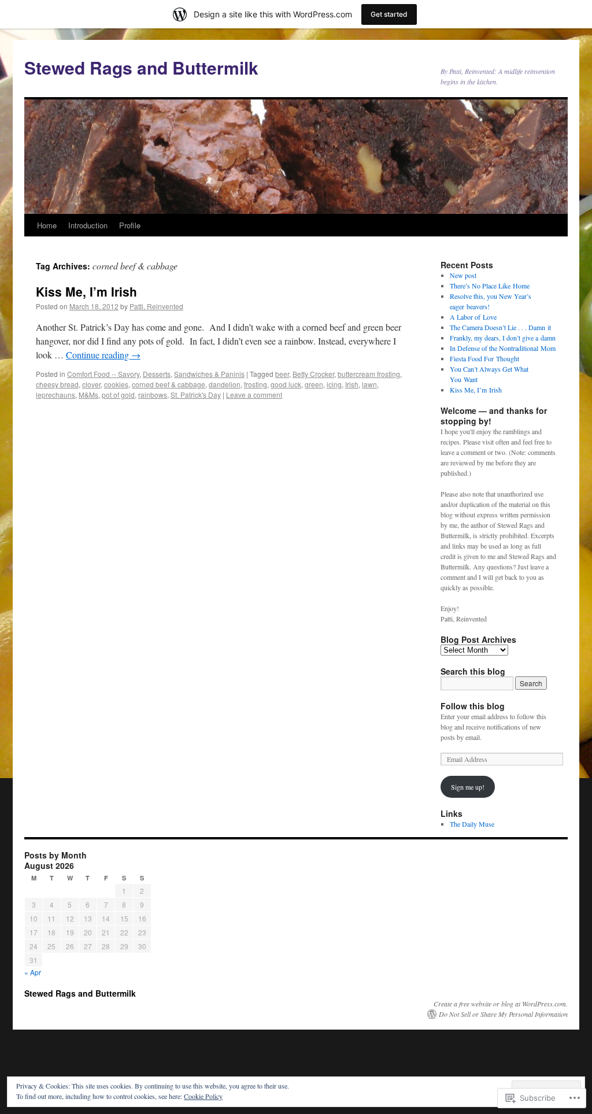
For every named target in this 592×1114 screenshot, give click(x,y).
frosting (255, 384)
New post (463, 275)
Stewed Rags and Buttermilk (141, 67)
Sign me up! (467, 786)
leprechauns (55, 394)
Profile (129, 225)
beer (282, 374)
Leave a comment (254, 394)
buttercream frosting (369, 374)
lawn (369, 384)
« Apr (32, 972)
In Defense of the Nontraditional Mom (503, 348)
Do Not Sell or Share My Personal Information (503, 1014)
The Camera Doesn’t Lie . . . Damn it (500, 327)
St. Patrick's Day (196, 394)
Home (47, 225)
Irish (351, 384)
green (314, 384)
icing (334, 384)
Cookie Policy (203, 1096)
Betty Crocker (313, 374)
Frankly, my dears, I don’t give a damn (503, 337)
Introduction (88, 225)
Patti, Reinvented (156, 306)
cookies (116, 384)
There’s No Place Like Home (490, 285)
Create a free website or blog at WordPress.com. (501, 1003)
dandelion (224, 384)
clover (91, 384)
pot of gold (118, 394)
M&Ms (88, 394)
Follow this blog (473, 706)
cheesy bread (57, 384)
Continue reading (103, 355)
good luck (286, 384)
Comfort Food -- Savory (103, 374)
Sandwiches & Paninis (209, 374)
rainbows (152, 394)
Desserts (157, 374)
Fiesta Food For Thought (484, 358)
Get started (389, 14)
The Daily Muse (472, 823)
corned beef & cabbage (168, 384)
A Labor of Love (473, 316)
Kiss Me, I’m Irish (86, 291)
